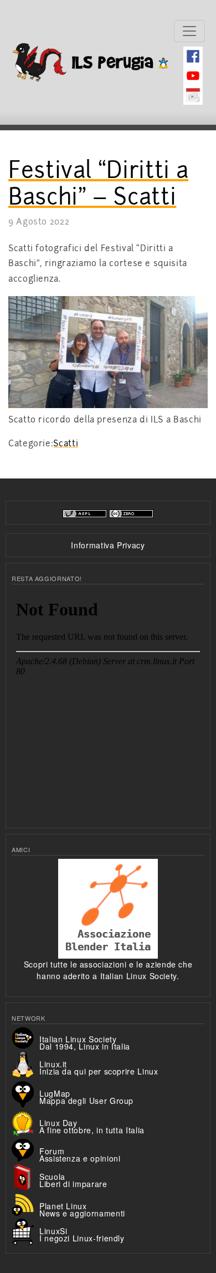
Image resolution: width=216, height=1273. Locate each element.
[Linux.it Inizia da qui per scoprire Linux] (25, 1064)
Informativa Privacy (108, 545)
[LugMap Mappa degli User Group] (25, 1093)
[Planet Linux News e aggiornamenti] (25, 1203)
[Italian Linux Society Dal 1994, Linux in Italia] (25, 1036)
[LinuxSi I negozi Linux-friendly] (25, 1230)
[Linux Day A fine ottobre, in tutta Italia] (25, 1122)
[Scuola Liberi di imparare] (25, 1176)
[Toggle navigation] (189, 31)
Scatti (65, 443)
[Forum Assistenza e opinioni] (25, 1148)
